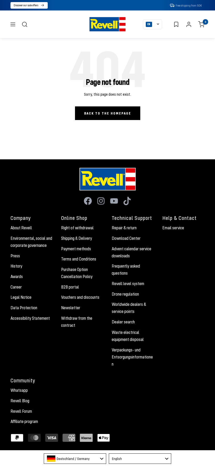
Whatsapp (19, 390)
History (16, 266)
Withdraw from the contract (76, 321)
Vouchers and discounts (80, 297)
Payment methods (76, 249)
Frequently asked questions (126, 269)
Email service (173, 228)
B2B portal (70, 287)
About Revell (21, 228)
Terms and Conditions (78, 259)
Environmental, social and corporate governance (31, 241)
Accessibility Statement (30, 318)
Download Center (126, 238)
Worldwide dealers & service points (129, 307)
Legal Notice (20, 297)
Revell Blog (19, 401)
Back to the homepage (107, 113)
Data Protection (23, 308)
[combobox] (75, 458)
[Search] (25, 24)
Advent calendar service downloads (131, 252)
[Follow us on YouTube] (114, 201)
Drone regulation (125, 294)
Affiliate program (24, 421)
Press (15, 256)
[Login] (189, 24)
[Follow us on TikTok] (127, 201)
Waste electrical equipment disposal (128, 335)
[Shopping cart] (201, 24)
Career (16, 287)
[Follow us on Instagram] (101, 201)
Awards (16, 276)
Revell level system (128, 283)
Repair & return (124, 228)
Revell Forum (21, 411)
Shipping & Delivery (76, 238)
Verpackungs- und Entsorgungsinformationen (132, 357)
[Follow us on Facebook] (88, 201)
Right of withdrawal (77, 228)
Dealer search (123, 322)
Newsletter (70, 308)
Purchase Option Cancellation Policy (77, 273)
